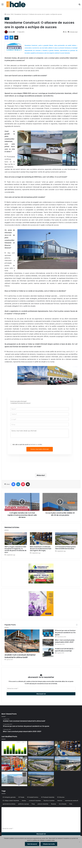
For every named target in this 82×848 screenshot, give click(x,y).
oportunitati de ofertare (9, 804)
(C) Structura (60, 797)
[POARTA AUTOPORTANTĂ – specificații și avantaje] (48, 652)
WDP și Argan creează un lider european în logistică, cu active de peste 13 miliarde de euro (15, 549)
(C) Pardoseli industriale (47, 797)
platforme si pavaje (23, 804)
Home (8, 14)
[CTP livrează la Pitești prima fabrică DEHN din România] (66, 538)
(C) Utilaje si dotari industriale (11, 800)
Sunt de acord (32, 844)
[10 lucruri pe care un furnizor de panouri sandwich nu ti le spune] (48, 633)
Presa (33, 804)
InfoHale (10, 32)
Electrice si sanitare (49, 800)
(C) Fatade (21, 797)
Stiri (12, 14)
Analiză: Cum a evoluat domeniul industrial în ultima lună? (20, 656)
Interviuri (41, 475)
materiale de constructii (71, 800)
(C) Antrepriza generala (9, 797)
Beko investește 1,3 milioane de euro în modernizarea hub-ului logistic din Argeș (41, 548)
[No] (79, 842)
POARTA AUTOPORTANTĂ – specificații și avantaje (64, 650)
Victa (70, 804)
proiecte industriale (43, 804)
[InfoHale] (16, 4)
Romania (53, 804)
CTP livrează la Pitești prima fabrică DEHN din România (65, 548)
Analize (24, 800)
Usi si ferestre (62, 804)
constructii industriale (35, 800)
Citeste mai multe (49, 844)
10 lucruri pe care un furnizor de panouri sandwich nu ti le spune (65, 632)
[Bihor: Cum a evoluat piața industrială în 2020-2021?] (48, 642)
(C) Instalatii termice (32, 797)
